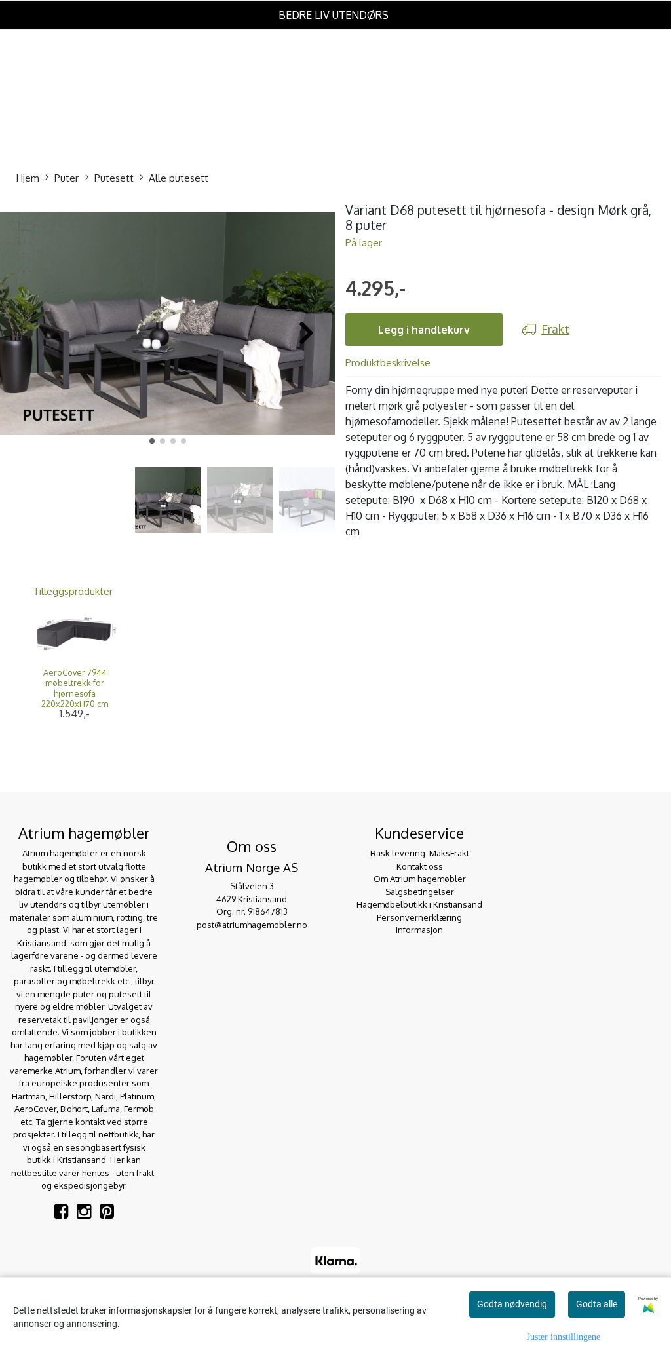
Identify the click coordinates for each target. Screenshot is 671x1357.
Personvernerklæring (419, 917)
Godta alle (596, 1304)
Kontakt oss (419, 866)
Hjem (27, 178)
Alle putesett (178, 178)
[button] (152, 441)
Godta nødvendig (512, 1304)
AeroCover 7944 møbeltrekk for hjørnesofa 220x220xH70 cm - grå (74, 693)
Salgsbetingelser (419, 892)
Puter (66, 178)
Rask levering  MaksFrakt (419, 853)
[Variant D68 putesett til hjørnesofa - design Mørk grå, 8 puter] (168, 325)
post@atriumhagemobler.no (252, 924)
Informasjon (419, 930)
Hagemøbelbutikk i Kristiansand (419, 904)
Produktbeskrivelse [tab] (388, 362)
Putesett (114, 178)
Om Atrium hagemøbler (420, 878)
